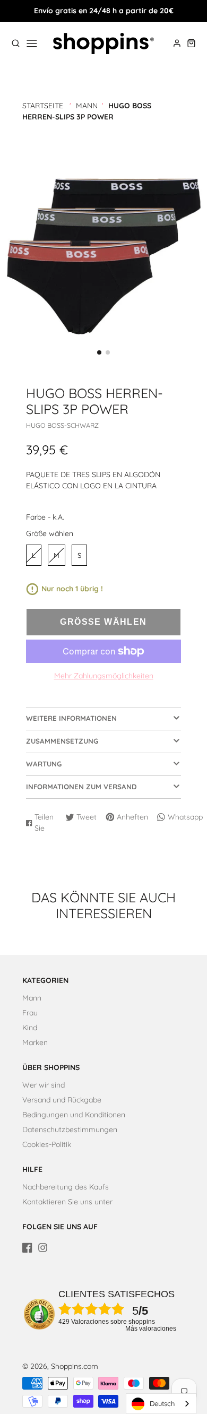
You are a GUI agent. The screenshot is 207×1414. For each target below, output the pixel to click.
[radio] (33, 555)
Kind (29, 1027)
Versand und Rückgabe (61, 1100)
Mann (87, 105)
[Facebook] (27, 1248)
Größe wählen (49, 533)
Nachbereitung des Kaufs (65, 1187)
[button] (99, 352)
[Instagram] (43, 1248)
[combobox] (161, 1403)
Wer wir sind (43, 1085)
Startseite (42, 105)
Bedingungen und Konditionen (73, 1114)
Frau (30, 1013)
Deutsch (162, 1403)
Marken (35, 1042)
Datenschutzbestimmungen (69, 1129)
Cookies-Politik (46, 1144)
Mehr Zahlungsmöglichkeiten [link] (103, 675)
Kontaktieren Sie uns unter (67, 1201)
